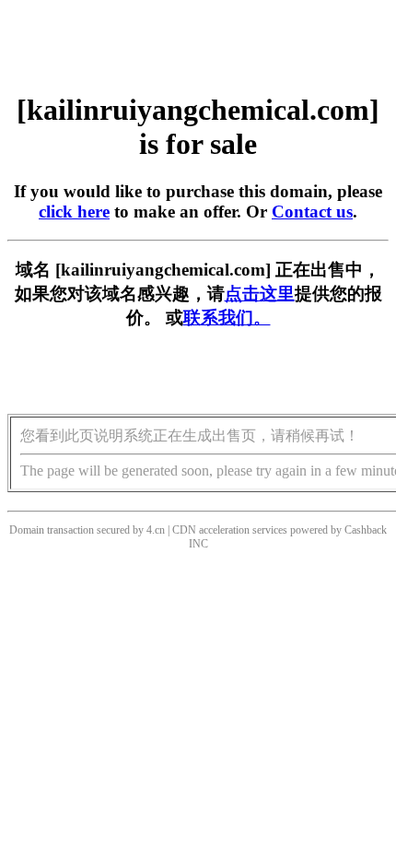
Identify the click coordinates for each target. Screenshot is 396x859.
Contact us (312, 211)
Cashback (365, 530)
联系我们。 (227, 317)
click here (74, 211)
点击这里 (260, 293)
